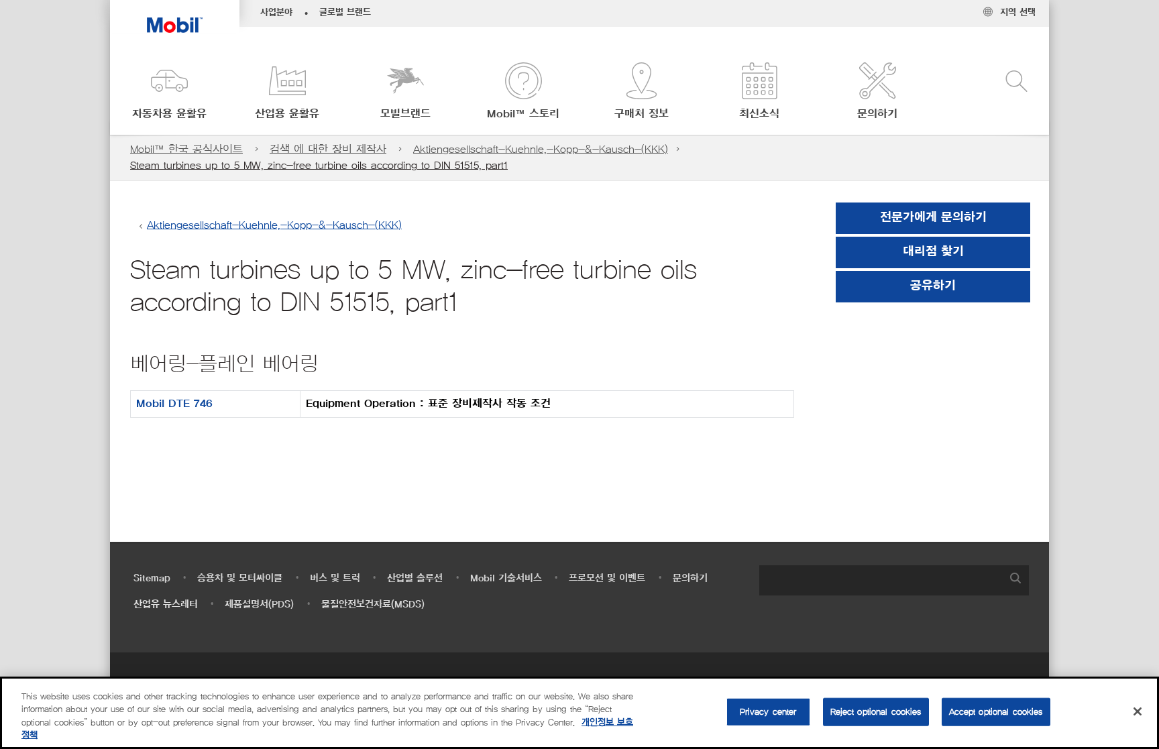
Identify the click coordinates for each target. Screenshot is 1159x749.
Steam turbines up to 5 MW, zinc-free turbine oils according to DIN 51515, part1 (319, 165)
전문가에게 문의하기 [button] (933, 218)
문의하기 (690, 578)
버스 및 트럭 (335, 578)
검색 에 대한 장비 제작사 (328, 149)
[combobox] (894, 580)
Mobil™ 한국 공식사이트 (186, 149)
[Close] (1137, 711)
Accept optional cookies (996, 712)
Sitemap (151, 578)
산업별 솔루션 (415, 578)
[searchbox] (880, 580)
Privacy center (768, 712)
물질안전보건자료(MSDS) (373, 604)
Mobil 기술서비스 (506, 578)
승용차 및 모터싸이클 (239, 578)
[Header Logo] (174, 16)
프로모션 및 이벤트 (607, 578)
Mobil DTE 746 (174, 404)
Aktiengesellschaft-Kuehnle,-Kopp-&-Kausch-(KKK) (540, 149)
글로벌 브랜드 (345, 12)
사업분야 (276, 12)
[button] (169, 92)
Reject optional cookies (876, 712)
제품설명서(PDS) (259, 604)
